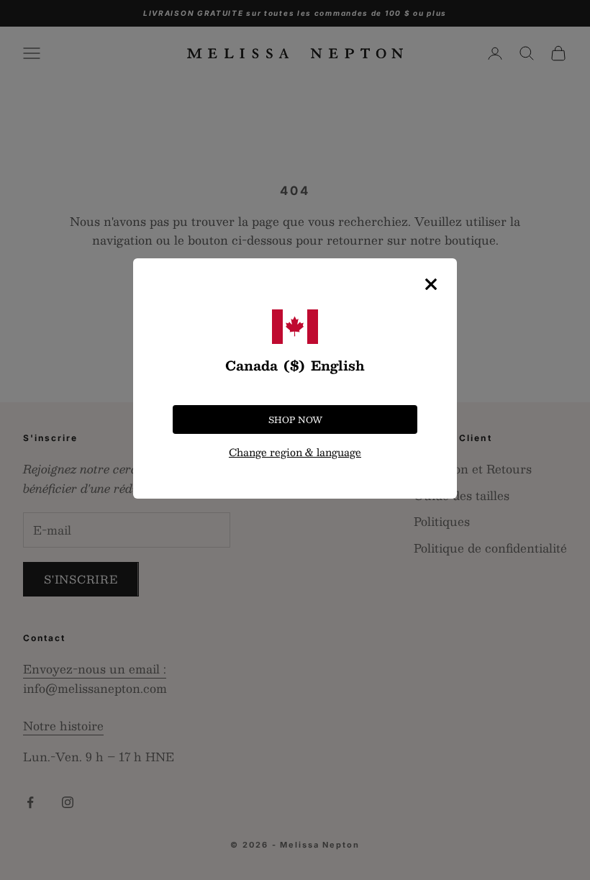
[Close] (431, 284)
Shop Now (295, 419)
